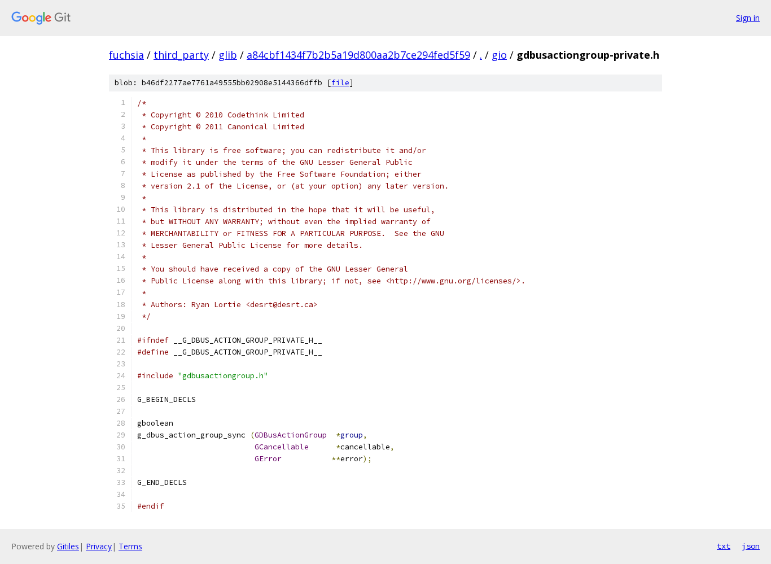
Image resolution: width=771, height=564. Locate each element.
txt (723, 546)
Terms (130, 546)
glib (227, 55)
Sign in (748, 17)
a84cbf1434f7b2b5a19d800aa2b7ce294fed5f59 (358, 55)
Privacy (99, 546)
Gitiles (68, 546)
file (340, 83)
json (751, 546)
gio (499, 55)
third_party (181, 55)
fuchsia (126, 55)
